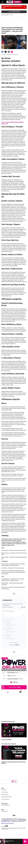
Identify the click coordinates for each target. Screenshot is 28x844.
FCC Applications (5, 799)
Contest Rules (4, 792)
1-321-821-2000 (14, 687)
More (11, 14)
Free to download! (6, 739)
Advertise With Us (5, 805)
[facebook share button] (2, 52)
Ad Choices (4, 821)
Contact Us (4, 789)
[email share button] (9, 52)
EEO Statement (5, 794)
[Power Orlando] (14, 2)
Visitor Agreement (22, 819)
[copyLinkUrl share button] (12, 52)
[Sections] (2, 2)
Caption (23, 47)
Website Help (4, 811)
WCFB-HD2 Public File (6, 796)
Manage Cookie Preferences (7, 823)
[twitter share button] (6, 52)
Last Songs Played (5, 14)
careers (14, 821)
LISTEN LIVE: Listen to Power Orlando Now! (12, 7)
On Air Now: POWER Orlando (14, 668)
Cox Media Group (8, 818)
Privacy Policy (6, 820)
